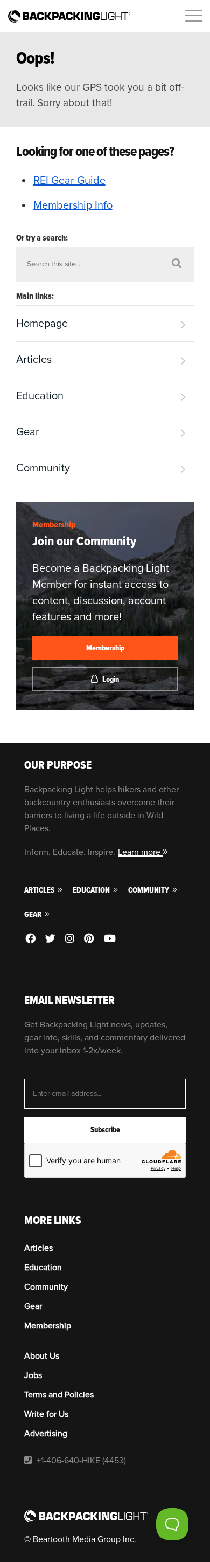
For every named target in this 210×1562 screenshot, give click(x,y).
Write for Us (46, 1414)
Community (43, 468)
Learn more (140, 852)
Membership (53, 524)
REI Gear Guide (69, 180)
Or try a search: (42, 237)
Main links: (35, 296)
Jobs (33, 1375)
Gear (27, 432)
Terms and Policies (59, 1394)
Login (110, 679)
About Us (41, 1356)
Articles (34, 359)
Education (40, 395)
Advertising (45, 1433)
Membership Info (73, 205)
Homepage (42, 323)
